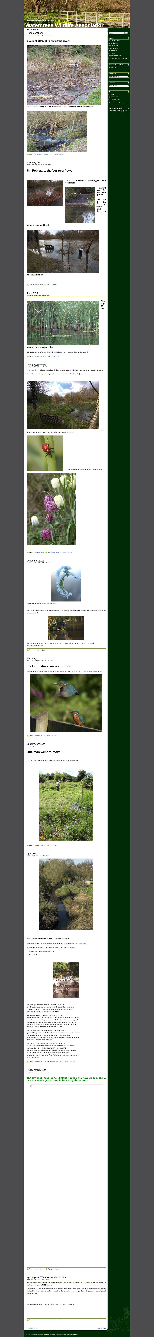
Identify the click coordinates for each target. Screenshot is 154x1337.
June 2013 (32, 293)
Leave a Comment (60, 154)
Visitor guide (114, 48)
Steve (49, 35)
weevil (57, 552)
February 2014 (34, 162)
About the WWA (115, 40)
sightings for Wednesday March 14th (46, 1277)
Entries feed (114, 97)
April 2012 (32, 853)
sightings (41, 552)
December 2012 (35, 560)
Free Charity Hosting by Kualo (118, 111)
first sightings (41, 356)
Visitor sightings (42, 1320)
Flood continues (35, 33)
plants (36, 552)
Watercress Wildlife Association (65, 25)
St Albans (58, 1061)
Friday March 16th (36, 1070)
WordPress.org (115, 102)
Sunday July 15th (36, 744)
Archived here (113, 67)
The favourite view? (37, 364)
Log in (112, 94)
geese (36, 1269)
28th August (33, 658)
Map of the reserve (116, 56)
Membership (114, 43)
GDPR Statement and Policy (119, 58)
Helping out (114, 45)
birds (36, 356)
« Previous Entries (32, 1328)
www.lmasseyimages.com (35, 646)
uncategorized (39, 284)
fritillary (53, 552)
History (112, 53)
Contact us (113, 51)
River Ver (52, 1061)
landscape (38, 154)
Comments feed (115, 99)
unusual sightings (46, 154)
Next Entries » (101, 1328)
